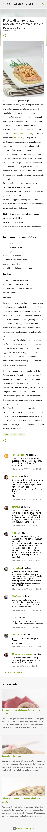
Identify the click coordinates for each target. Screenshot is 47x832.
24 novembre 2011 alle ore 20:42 (26, 647)
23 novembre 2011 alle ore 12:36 (26, 561)
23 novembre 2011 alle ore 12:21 (26, 525)
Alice (14, 533)
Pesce (21, 434)
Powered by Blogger (25, 828)
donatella (16, 507)
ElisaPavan (16, 596)
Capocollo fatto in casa (11, 756)
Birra (6, 434)
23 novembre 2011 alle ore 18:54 (26, 610)
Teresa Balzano (19, 455)
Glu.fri (14, 618)
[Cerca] (43, 4)
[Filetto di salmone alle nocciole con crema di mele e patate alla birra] (23, 69)
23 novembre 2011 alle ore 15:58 (26, 589)
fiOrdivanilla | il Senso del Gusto (22, 4)
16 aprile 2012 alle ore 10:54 (24, 666)
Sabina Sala (17, 635)
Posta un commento (13, 672)
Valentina (16, 476)
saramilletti (17, 568)
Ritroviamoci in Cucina (22, 654)
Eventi (13, 434)
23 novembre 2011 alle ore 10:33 (26, 469)
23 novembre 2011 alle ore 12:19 (26, 499)
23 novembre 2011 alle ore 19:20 (26, 627)
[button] (4, 35)
